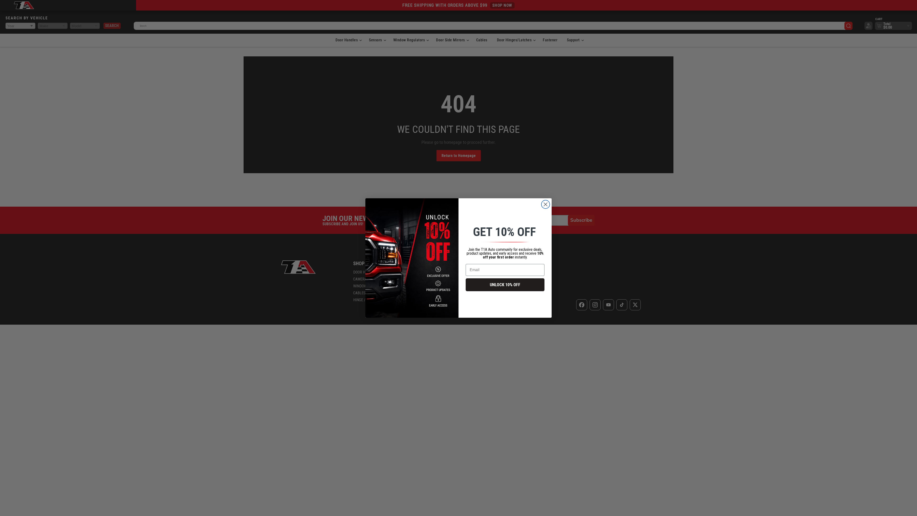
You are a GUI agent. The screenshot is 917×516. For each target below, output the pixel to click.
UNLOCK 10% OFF (505, 284)
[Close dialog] (545, 204)
